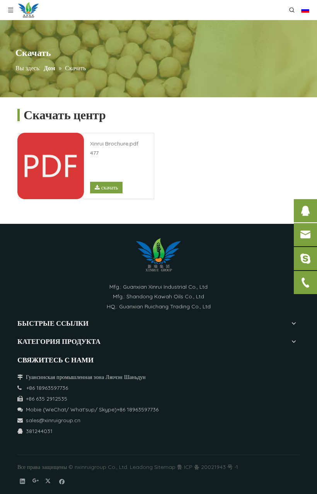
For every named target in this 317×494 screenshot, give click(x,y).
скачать (109, 187)
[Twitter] (49, 481)
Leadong (141, 467)
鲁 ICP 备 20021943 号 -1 (207, 467)
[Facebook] (62, 481)
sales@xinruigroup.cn (48, 420)
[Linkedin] (22, 481)
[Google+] (36, 481)
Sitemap (165, 467)
